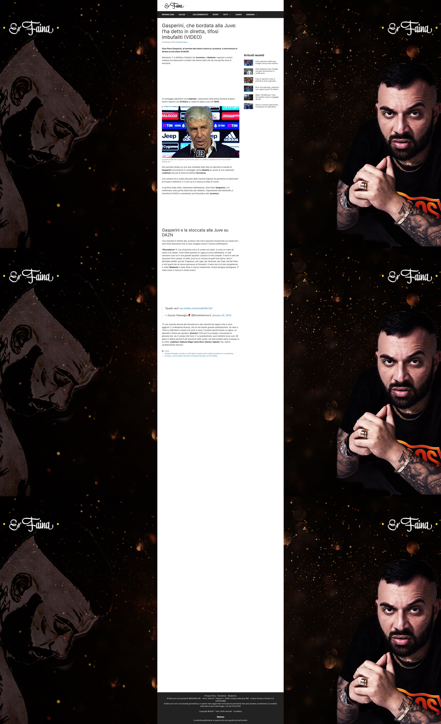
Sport (216, 14)
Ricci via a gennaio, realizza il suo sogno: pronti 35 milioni (267, 88)
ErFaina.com (168, 14)
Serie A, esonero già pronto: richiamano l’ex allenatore (266, 106)
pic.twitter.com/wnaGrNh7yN (196, 308)
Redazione (232, 696)
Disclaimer (222, 696)
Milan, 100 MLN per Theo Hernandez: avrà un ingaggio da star (267, 97)
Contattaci (237, 711)
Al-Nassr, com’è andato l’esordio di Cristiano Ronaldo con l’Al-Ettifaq (191, 356)
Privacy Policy (210, 696)
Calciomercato (200, 14)
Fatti (225, 14)
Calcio (182, 14)
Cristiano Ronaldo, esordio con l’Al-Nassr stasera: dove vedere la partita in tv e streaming (199, 353)
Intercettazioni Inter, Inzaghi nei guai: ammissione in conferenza (266, 71)
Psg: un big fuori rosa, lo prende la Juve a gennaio (265, 80)
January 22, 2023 (221, 315)
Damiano (250, 14)
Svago (239, 14)
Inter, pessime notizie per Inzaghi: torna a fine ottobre (266, 62)
